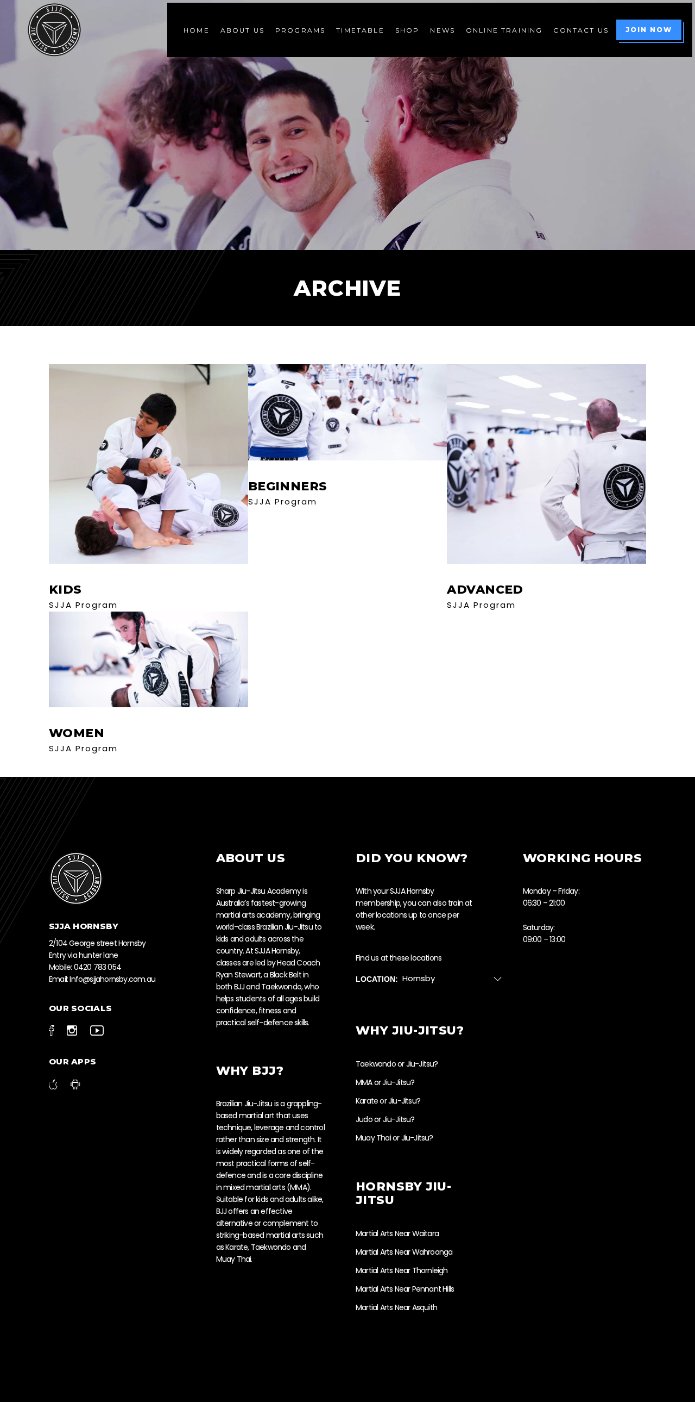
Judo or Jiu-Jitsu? (385, 1119)
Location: (377, 979)
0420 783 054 (97, 967)
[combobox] (456, 978)
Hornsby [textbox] (418, 978)
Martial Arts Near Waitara (397, 1233)
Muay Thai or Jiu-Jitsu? (394, 1137)
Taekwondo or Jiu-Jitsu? (397, 1063)
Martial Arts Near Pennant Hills (405, 1288)
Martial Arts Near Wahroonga (404, 1252)
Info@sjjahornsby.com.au (112, 979)
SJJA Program (83, 604)
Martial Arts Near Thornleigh (402, 1270)
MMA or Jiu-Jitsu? (385, 1082)
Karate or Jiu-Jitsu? (388, 1100)
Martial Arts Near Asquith (396, 1307)
